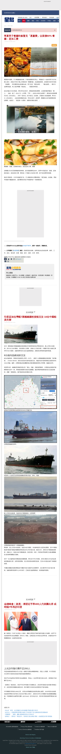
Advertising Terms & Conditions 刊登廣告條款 (30, 738)
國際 (28, 20)
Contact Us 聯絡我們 (40, 726)
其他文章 (7, 30)
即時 (24, 20)
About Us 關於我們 (52, 726)
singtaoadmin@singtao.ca (30, 743)
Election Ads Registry (30, 734)
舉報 (55, 45)
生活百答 (43, 20)
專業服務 (44, 17)
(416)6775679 (27, 246)
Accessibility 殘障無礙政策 (12, 726)
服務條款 (30, 729)
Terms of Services (23, 729)
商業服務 (51, 17)
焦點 (33, 20)
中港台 (49, 20)
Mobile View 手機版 (30, 747)
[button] (57, 18)
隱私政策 (30, 726)
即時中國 (10, 26)
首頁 (19, 20)
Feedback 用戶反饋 (39, 729)
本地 (37, 20)
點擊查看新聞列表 (17, 30)
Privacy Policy (24, 726)
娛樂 (54, 20)
